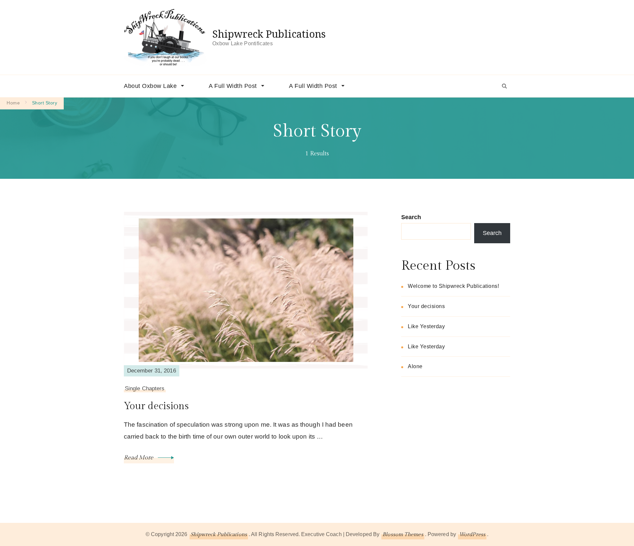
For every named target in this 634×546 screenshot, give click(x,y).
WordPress (472, 534)
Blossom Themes (402, 534)
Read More (139, 457)
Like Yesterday (426, 326)
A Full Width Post (233, 86)
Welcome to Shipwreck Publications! (453, 286)
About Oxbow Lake (150, 86)
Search (411, 217)
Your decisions (156, 406)
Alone (415, 366)
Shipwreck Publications (269, 33)
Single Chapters (145, 388)
